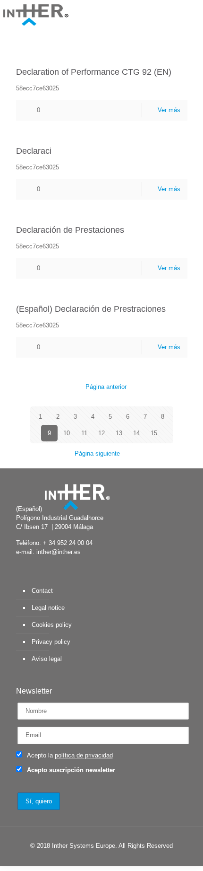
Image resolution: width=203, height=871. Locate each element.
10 (66, 433)
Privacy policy (51, 641)
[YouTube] (94, 859)
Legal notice (48, 607)
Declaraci (33, 151)
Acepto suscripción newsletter (70, 770)
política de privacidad (84, 755)
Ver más (169, 110)
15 (154, 433)
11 (84, 433)
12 (101, 433)
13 (119, 433)
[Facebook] (68, 859)
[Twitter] (81, 859)
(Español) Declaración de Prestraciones (91, 309)
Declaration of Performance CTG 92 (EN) (93, 72)
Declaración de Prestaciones (70, 230)
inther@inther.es (58, 551)
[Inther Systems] (35, 14)
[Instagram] (132, 859)
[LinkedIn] (106, 859)
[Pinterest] (119, 859)
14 (136, 433)
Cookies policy (52, 624)
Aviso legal (47, 658)
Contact (42, 590)
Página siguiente (97, 453)
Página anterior (105, 386)
